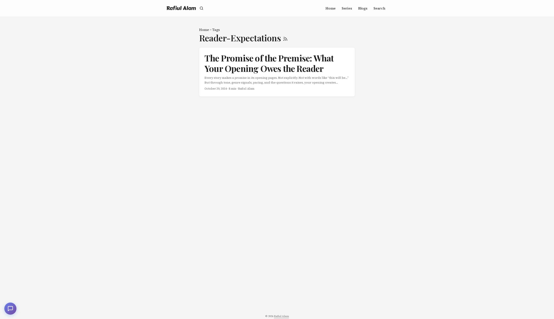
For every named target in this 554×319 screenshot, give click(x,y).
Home (204, 29)
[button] (10, 309)
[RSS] (285, 38)
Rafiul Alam (181, 8)
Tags (216, 29)
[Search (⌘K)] (201, 8)
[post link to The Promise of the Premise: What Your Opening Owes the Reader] (277, 72)
